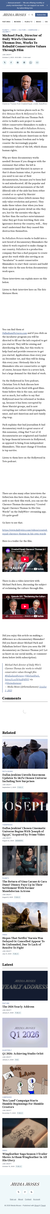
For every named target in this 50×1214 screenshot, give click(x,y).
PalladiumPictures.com (14, 333)
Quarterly (7, 1050)
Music (38, 22)
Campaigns (32, 30)
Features (6, 22)
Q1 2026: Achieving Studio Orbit (22, 1053)
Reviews (17, 22)
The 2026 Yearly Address (18, 1006)
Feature (5, 1003)
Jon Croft (6, 55)
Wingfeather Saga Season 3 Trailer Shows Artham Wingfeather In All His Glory (24, 1157)
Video (47, 22)
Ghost (36, 1205)
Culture (22, 30)
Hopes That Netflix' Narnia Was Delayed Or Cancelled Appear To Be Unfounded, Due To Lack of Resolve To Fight (23, 943)
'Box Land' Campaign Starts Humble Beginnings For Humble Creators (23, 1104)
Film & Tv (28, 22)
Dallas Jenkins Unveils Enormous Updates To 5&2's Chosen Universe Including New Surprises (24, 778)
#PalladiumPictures (14, 675)
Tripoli (43, 1205)
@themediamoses (13, 683)
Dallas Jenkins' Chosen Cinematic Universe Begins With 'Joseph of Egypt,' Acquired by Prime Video (24, 831)
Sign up (13, 1199)
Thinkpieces (7, 825)
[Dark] (29, 15)
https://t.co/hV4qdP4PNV (17, 679)
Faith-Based (7, 771)
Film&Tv (5, 30)
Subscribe (41, 15)
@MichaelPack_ (32, 675)
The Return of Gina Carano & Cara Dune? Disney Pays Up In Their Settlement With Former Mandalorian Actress (24, 886)
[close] (47, 5)
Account (36, 1199)
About (20, 1199)
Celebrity (6, 32)
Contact (28, 1199)
